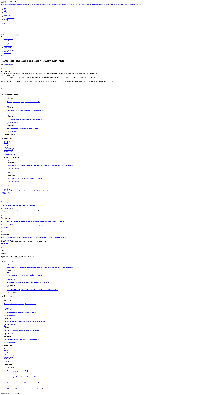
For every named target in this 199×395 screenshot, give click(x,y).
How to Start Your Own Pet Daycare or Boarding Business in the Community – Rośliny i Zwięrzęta (32, 221)
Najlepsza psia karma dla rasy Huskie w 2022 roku (103, 4)
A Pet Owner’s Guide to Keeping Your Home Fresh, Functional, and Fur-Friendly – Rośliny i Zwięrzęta (33, 237)
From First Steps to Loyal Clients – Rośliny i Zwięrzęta (24, 178)
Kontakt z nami (7, 20)
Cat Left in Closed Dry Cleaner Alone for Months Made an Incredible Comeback (32, 290)
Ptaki (5, 11)
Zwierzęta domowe (8, 6)
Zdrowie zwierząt (8, 13)
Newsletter (3, 23)
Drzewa (6, 19)
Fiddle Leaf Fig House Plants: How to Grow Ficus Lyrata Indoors (28, 282)
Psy (5, 9)
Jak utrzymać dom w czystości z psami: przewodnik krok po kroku (17, 4)
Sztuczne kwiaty (11, 18)
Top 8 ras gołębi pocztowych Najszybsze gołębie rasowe (77, 4)
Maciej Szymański (8, 64)
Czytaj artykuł (4, 211)
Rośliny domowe (8, 15)
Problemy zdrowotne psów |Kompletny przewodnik (129, 4)
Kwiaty (5, 16)
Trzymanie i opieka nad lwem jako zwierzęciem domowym (48, 4)
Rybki (5, 12)
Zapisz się (18, 257)
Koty (5, 8)
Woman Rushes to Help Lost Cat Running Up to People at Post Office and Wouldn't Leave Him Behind (40, 165)
